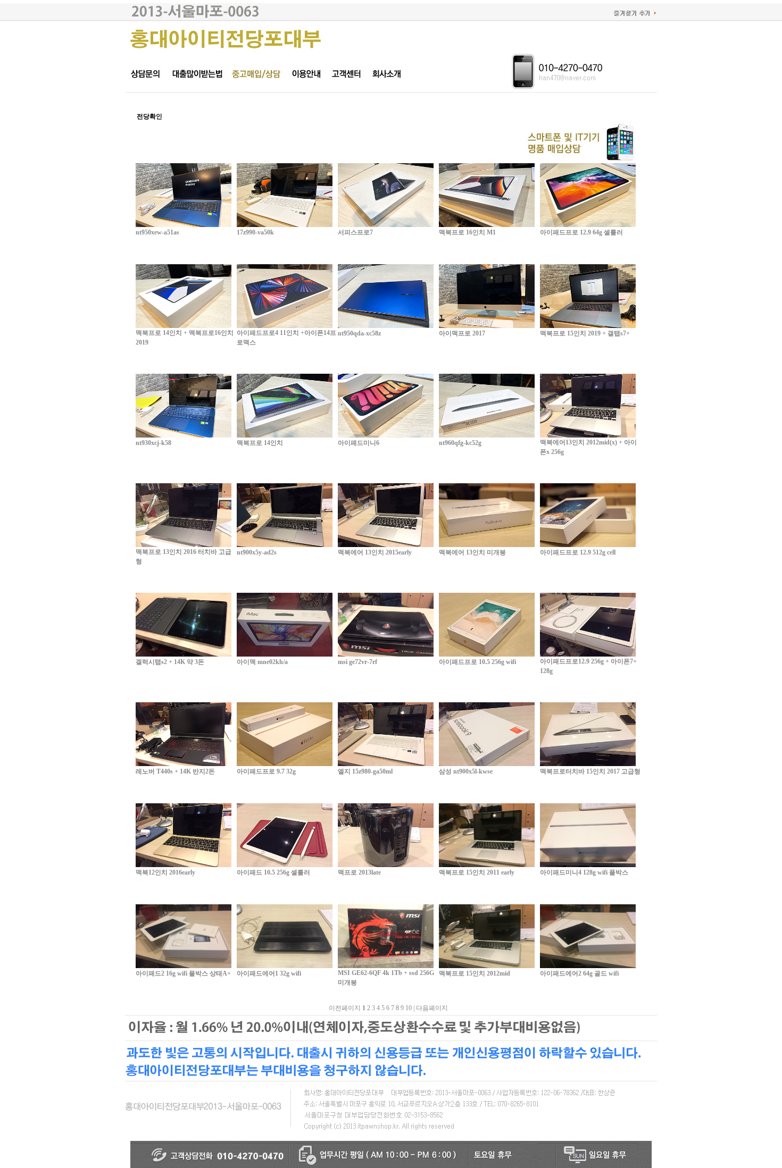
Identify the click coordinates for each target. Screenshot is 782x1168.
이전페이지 (345, 1008)
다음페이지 (432, 1008)
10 (408, 1008)
